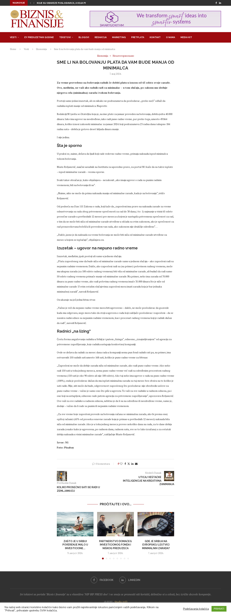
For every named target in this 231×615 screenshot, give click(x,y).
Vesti (13, 37)
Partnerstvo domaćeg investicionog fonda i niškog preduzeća (115, 544)
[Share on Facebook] (125, 463)
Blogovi (84, 37)
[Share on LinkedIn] (132, 463)
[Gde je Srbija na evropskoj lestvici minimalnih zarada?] (156, 524)
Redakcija (101, 37)
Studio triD (120, 602)
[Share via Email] (136, 463)
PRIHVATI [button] (219, 608)
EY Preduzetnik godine (39, 37)
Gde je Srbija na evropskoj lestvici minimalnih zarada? (156, 544)
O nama (170, 37)
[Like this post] (121, 463)
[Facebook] (216, 3)
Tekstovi (65, 37)
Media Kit (186, 37)
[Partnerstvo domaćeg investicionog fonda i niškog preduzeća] (115, 524)
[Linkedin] (220, 3)
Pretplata (137, 37)
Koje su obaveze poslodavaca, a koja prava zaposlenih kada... (75, 3)
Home (13, 49)
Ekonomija (41, 49)
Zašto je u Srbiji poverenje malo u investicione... (75, 544)
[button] (30, 3)
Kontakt (155, 37)
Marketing (119, 37)
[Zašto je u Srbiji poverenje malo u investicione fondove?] (75, 524)
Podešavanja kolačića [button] (196, 608)
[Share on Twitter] (128, 463)
